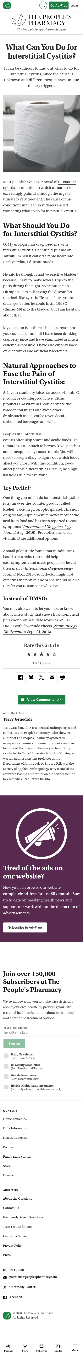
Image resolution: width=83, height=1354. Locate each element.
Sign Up (14, 1043)
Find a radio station (17, 1156)
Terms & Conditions (17, 1227)
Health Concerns (15, 1137)
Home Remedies (15, 1119)
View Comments (45, 700)
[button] (62, 677)
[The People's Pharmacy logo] (41, 20)
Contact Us (11, 1208)
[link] (20, 677)
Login (74, 5)
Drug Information (15, 1128)
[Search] (43, 5)
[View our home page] (7, 5)
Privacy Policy (13, 1245)
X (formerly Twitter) (22, 1287)
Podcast (8, 1147)
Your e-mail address (15, 1027)
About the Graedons (17, 1198)
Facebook (15, 1297)
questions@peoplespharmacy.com (32, 1277)
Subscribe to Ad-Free (25, 927)
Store (7, 1166)
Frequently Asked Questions (23, 1217)
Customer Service (15, 1236)
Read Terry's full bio (36, 779)
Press (7, 1255)
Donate (8, 1175)
